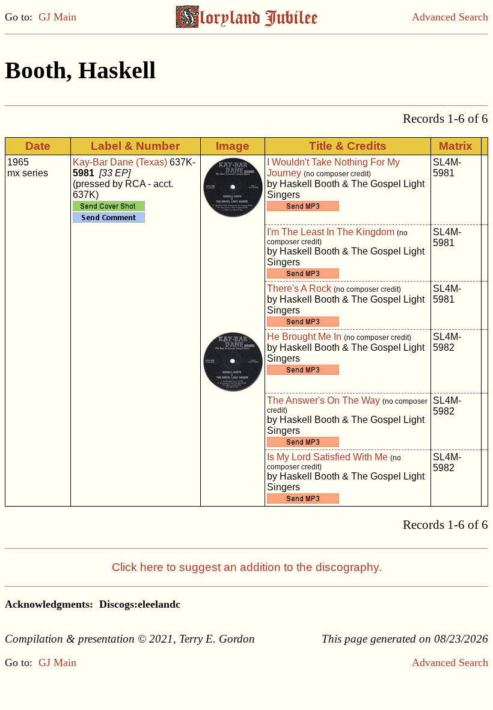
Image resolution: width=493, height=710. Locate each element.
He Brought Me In (304, 337)
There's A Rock (299, 288)
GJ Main (57, 17)
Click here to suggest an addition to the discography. (247, 567)
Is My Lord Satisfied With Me (327, 457)
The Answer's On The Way (323, 400)
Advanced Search (450, 17)
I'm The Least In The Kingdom (330, 232)
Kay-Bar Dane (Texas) (120, 162)
